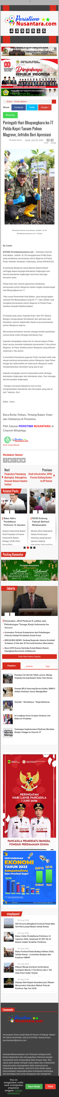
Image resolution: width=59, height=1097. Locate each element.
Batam (9, 101)
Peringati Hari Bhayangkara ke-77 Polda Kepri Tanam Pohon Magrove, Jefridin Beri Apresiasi (28, 128)
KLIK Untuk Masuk (11, 445)
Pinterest (19, 460)
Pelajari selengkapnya (14, 1091)
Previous (3, 501)
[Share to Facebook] (15, 504)
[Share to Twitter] (19, 504)
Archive (29, 666)
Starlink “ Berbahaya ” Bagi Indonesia (32, 702)
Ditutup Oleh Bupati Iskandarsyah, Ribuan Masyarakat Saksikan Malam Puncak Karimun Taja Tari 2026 (34, 985)
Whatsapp (23, 460)
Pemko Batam (20, 101)
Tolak (50, 1086)
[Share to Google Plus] (23, 504)
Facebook (18, 107)
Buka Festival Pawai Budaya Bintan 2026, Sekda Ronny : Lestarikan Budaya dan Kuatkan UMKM (34, 954)
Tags (47, 666)
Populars (11, 666)
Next (53, 501)
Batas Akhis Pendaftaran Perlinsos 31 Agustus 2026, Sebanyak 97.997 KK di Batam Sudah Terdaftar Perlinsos (33, 939)
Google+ (45, 107)
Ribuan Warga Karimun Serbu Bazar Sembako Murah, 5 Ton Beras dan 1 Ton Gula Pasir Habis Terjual (33, 970)
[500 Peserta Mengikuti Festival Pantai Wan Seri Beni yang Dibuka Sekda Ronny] (9, 923)
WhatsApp (10, 115)
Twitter (32, 107)
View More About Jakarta (29, 656)
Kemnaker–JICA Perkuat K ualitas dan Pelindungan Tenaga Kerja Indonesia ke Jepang (26, 624)
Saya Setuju (34, 1086)
